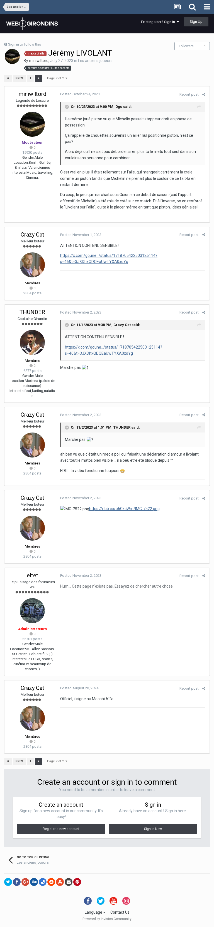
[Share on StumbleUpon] (60, 882)
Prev (19, 78)
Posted (80, 94)
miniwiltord (38, 60)
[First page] (8, 78)
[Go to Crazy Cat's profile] (32, 264)
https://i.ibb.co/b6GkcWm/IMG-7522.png (124, 508)
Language (94, 912)
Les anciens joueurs (95, 60)
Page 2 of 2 (56, 78)
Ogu (118, 107)
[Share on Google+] (25, 882)
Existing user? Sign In (159, 22)
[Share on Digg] (34, 882)
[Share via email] (68, 882)
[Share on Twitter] (8, 882)
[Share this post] (203, 94)
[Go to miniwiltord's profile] (12, 56)
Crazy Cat (32, 234)
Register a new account (61, 829)
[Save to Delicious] (43, 882)
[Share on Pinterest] (77, 882)
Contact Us (120, 912)
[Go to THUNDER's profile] (32, 342)
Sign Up (196, 21)
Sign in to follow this (24, 44)
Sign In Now (153, 829)
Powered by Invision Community (107, 919)
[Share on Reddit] (51, 882)
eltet (32, 575)
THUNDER (32, 312)
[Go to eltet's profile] (32, 610)
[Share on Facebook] (17, 882)
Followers (186, 46)
